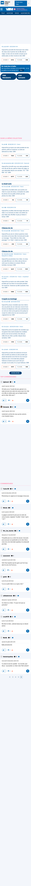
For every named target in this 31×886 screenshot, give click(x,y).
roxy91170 (6, 617)
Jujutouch (6, 382)
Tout (3, 13)
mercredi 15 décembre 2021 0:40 (10, 661)
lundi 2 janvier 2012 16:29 (8, 512)
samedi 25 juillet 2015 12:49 (8, 642)
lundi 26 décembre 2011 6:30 (9, 493)
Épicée (17, 13)
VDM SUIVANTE (21, 77)
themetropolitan (8, 656)
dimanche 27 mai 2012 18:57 (9, 535)
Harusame (6, 407)
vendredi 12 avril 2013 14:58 (8, 560)
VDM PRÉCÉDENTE (6, 77)
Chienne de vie (7, 228)
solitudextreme (8, 596)
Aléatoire (10, 13)
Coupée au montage (9, 299)
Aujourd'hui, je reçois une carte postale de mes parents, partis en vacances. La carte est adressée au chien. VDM (15, 149)
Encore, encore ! (15, 373)
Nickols (5, 508)
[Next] (10, 677)
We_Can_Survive (8, 531)
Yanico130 (6, 489)
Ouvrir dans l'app (19, 3)
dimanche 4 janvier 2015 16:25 (9, 600)
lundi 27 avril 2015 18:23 (7, 621)
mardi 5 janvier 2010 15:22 (8, 386)
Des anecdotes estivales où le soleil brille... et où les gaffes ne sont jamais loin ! (15, 68)
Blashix (5, 638)
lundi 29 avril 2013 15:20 (7, 581)
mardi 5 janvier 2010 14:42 (8, 411)
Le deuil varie (6, 184)
